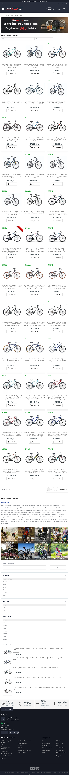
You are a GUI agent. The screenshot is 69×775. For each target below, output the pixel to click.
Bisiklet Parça (59, 743)
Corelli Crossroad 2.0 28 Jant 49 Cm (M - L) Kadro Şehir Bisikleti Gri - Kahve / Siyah (57, 102)
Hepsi (5, 605)
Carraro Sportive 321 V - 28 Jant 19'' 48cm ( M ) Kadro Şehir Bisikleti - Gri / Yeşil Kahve (37, 677)
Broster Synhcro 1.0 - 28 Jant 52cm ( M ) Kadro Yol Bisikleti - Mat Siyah (34, 212)
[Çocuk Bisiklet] (59, 551)
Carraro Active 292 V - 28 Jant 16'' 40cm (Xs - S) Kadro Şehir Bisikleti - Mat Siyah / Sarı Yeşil (34, 471)
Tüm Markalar (8, 579)
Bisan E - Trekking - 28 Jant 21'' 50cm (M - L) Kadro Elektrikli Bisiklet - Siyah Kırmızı (57, 139)
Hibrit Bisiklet (5, 502)
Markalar (22, 745)
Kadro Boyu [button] (7, 617)
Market (43, 752)
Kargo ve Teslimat (7, 745)
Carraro (5, 590)
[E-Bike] (26, 551)
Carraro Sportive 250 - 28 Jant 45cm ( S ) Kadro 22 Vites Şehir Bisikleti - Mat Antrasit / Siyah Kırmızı (12, 323)
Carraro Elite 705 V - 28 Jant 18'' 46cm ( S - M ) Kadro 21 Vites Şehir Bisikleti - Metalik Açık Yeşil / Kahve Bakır (34, 103)
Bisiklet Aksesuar (46, 743)
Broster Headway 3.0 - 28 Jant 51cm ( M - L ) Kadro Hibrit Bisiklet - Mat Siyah (34, 139)
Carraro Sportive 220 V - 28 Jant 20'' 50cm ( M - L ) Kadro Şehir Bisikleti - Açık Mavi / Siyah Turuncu (34, 397)
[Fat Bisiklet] (42, 551)
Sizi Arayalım (22, 752)
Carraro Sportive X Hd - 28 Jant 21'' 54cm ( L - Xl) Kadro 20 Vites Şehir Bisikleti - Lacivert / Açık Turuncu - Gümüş (34, 361)
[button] (46, 9)
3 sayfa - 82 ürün (5, 489)
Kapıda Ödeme (6, 756)
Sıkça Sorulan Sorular (25, 750)
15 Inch (5, 625)
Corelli (5, 592)
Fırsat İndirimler (61, 752)
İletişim (5, 758)
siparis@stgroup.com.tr (7, 729)
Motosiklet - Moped (47, 748)
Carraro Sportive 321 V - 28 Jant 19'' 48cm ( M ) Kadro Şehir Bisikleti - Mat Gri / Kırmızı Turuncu (12, 471)
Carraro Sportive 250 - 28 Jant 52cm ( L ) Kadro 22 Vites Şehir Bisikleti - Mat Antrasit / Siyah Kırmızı (57, 323)
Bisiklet (7, 15)
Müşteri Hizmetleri (62, 3)
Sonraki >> (63, 489)
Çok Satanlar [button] (7, 645)
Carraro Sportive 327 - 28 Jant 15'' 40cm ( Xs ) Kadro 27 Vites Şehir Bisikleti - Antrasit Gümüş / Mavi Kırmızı (34, 250)
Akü (57, 745)
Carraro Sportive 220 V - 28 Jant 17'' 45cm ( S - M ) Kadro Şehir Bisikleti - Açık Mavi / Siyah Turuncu (12, 397)
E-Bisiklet (58, 741)
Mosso (5, 595)
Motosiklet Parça (60, 748)
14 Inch (5, 623)
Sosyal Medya (23, 743)
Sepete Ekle (12, 73)
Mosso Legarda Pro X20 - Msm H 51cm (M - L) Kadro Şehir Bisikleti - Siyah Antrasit (12, 102)
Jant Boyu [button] (6, 601)
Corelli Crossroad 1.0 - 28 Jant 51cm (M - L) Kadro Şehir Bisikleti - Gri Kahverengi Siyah (12, 213)
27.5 (4, 608)
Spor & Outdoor (60, 750)
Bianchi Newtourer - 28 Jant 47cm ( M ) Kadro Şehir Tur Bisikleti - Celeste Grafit (12, 65)
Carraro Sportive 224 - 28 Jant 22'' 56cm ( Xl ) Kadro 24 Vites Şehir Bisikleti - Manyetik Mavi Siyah (57, 360)
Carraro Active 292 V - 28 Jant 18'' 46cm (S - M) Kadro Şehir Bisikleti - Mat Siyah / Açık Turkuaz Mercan (57, 471)
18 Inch (5, 634)
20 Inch (5, 639)
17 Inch (5, 631)
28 (4, 610)
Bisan (4, 584)
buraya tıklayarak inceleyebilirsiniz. (44, 774)
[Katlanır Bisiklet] (42, 535)
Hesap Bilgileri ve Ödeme (6, 741)
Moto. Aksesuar (46, 750)
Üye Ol (59, 756)
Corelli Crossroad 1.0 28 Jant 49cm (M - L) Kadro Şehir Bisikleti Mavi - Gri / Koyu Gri (34, 176)
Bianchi (5, 582)
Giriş (64, 756)
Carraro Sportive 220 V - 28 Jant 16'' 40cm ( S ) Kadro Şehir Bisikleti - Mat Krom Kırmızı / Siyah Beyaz (57, 397)
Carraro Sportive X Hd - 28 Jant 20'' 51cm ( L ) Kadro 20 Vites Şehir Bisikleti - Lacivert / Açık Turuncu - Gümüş (12, 361)
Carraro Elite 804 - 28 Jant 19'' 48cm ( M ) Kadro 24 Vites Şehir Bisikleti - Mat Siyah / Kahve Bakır (12, 286)
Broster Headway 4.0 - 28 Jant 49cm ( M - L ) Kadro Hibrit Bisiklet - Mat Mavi (57, 65)
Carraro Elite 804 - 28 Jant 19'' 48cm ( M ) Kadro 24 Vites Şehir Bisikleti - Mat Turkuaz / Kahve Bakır (34, 286)
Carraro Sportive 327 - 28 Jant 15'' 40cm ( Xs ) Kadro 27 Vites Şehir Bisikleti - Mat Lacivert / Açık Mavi (57, 213)
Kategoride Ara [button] (8, 563)
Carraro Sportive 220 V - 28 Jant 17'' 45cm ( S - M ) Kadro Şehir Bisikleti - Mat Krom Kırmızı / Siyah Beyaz (12, 434)
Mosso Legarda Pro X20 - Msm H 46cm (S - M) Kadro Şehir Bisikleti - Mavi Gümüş (36, 668)
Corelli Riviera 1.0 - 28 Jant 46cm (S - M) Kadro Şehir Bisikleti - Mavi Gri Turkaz (12, 176)
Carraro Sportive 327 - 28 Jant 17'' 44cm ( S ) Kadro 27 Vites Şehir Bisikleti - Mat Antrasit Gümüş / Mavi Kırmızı (57, 250)
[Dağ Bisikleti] (9, 535)
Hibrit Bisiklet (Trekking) (17, 15)
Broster (5, 587)
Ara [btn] (58, 567)
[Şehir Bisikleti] (59, 535)
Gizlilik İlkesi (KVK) (7, 753)
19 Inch (5, 636)
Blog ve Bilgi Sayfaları (26, 741)
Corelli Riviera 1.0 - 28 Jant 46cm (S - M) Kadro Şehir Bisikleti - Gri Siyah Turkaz (34, 65)
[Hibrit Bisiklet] (9, 551)
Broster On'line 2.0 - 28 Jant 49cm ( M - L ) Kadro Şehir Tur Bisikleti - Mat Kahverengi (12, 139)
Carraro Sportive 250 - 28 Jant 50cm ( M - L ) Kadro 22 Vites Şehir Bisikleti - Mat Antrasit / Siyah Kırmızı (34, 323)
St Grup (21, 748)
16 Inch (5, 628)
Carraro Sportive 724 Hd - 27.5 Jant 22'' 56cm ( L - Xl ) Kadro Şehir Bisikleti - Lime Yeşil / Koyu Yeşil (39, 688)
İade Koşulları (6, 751)
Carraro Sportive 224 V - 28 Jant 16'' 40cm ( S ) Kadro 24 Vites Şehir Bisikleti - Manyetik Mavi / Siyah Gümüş (34, 435)
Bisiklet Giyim (45, 745)
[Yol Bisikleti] (26, 535)
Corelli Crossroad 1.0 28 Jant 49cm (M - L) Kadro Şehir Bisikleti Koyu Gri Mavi (57, 176)
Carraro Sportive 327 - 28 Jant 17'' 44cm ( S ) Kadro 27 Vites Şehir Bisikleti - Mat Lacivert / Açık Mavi (11, 249)
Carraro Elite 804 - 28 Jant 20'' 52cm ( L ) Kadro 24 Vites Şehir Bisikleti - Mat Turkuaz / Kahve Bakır (57, 286)
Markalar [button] (6, 575)
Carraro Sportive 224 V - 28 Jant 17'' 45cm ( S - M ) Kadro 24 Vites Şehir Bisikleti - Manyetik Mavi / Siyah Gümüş (57, 435)
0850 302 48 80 (54, 9)
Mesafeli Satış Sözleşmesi (5, 747)
